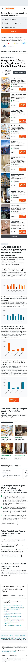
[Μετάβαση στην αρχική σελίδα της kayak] (9, 8)
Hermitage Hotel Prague (17, 174)
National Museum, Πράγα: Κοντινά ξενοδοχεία (11, 610)
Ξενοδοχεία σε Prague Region (7, 638)
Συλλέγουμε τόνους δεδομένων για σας (13, 658)
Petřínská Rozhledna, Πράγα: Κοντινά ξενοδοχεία (12, 617)
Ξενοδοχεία (10, 635)
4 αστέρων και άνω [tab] (7, 421)
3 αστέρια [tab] (16, 421)
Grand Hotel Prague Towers (18, 94)
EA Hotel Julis (14, 141)
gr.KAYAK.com (4, 635)
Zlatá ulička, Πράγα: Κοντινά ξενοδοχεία (13, 605)
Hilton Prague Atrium (16, 110)
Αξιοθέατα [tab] (5, 595)
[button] (2, 8)
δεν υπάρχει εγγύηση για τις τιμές (9, 651)
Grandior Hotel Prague (17, 126)
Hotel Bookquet (15, 221)
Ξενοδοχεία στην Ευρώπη (20, 635)
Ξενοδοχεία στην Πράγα (20, 638)
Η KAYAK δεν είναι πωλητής (9, 655)
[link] (14, 400)
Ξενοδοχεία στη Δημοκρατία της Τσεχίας (13, 636)
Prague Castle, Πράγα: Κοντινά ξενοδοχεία (14, 620)
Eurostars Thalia (15, 190)
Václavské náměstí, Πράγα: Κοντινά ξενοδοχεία (12, 622)
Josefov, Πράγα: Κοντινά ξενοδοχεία (12, 625)
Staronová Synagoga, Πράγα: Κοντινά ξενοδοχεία (12, 613)
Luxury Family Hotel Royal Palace (18, 157)
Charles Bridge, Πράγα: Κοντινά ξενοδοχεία (14, 607)
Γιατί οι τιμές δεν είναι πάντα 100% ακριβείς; (11, 660)
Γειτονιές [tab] (13, 595)
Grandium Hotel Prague (17, 79)
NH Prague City (15, 205)
